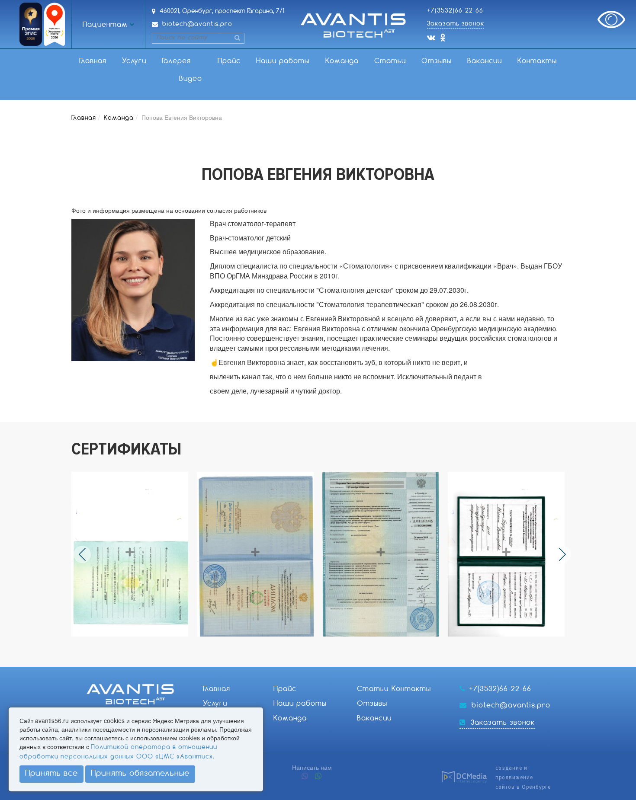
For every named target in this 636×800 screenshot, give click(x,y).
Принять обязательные (140, 774)
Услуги (134, 61)
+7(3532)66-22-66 (455, 11)
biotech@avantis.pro (197, 24)
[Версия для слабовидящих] (611, 19)
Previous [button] (82, 554)
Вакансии (484, 61)
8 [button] (355, 644)
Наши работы (282, 61)
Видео (190, 79)
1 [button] (289, 644)
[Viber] (305, 777)
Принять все (51, 774)
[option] (134, 554)
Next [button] (562, 554)
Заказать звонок (455, 24)
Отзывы (436, 61)
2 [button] (298, 644)
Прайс (229, 61)
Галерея (176, 61)
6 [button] (336, 644)
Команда (342, 61)
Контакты (537, 61)
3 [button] (308, 644)
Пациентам (105, 25)
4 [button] (317, 644)
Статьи (390, 61)
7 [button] (346, 644)
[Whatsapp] (318, 777)
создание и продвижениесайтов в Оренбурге (523, 777)
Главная (92, 61)
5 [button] (327, 644)
